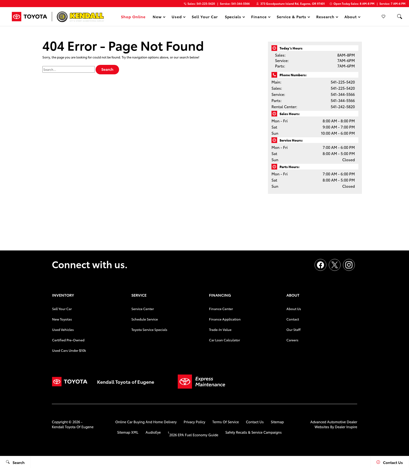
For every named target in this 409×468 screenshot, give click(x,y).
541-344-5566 (343, 94)
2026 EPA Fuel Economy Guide (193, 434)
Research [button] (325, 17)
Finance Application (225, 319)
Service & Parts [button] (291, 17)
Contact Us (255, 421)
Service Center (142, 308)
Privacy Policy (194, 421)
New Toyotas (62, 319)
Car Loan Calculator (224, 340)
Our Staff (293, 329)
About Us (293, 308)
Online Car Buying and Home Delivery (146, 421)
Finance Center (221, 308)
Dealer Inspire (346, 426)
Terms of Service (225, 421)
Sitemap (277, 421)
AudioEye (153, 432)
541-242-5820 (343, 106)
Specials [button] (233, 17)
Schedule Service (144, 319)
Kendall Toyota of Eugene (72, 426)
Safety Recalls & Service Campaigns (253, 432)
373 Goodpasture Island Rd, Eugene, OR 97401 (292, 3)
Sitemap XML (127, 432)
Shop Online (133, 16)
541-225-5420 (343, 82)
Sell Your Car (205, 16)
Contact (292, 319)
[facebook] (320, 265)
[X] (335, 265)
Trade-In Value (220, 329)
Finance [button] (259, 17)
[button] (399, 16)
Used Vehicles (63, 329)
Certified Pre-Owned (68, 340)
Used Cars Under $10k (69, 350)
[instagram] (349, 265)
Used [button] (176, 17)
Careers (292, 340)
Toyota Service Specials (149, 329)
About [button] (350, 17)
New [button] (157, 17)
